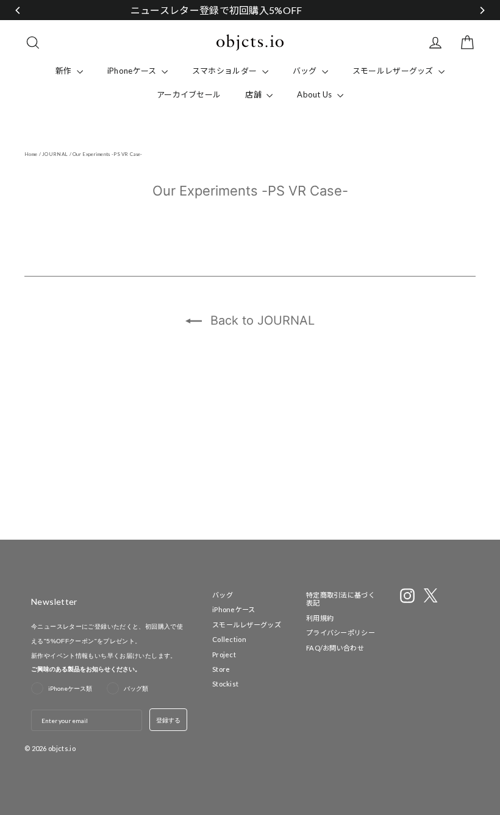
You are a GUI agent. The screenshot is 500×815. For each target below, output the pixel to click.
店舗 (254, 94)
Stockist (225, 684)
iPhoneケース (133, 71)
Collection (229, 639)
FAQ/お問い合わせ (335, 648)
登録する (168, 720)
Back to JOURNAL (261, 320)
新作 (64, 71)
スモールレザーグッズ (393, 71)
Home (30, 154)
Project (224, 654)
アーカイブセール (189, 94)
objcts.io (62, 748)
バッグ (306, 71)
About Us (315, 94)
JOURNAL (55, 154)
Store (221, 669)
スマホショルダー (225, 71)
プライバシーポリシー (340, 633)
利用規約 (320, 618)
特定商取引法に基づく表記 (340, 599)
